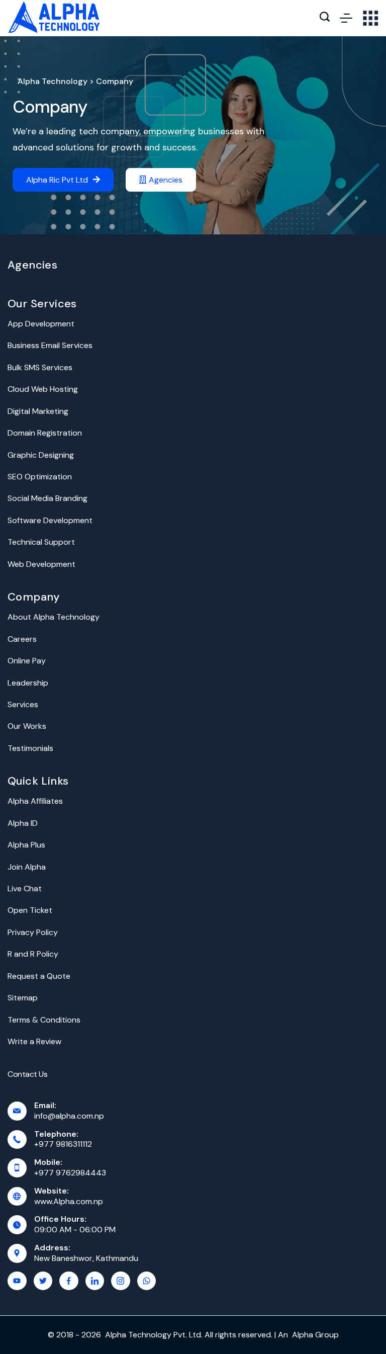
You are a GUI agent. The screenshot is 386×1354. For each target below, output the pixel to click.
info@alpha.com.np (69, 1116)
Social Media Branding (47, 498)
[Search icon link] (325, 18)
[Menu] (346, 18)
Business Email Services (50, 345)
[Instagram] (120, 1281)
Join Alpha (27, 867)
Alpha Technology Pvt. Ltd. (154, 1334)
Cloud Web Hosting (43, 389)
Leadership (28, 683)
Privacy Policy (33, 932)
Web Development (41, 564)
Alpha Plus (26, 844)
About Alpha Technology (54, 617)
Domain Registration (45, 433)
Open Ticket (30, 910)
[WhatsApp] (146, 1281)
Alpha (302, 1334)
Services (23, 704)
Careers (22, 639)
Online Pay (27, 660)
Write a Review (34, 1041)
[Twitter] (43, 1281)
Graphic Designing (41, 455)
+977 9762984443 (70, 1172)
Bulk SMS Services (40, 367)
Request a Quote (39, 976)
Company (50, 107)
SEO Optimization (40, 476)
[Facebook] (68, 1281)
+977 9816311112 (63, 1144)
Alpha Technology (52, 81)
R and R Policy (33, 954)
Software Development (50, 520)
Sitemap (23, 997)
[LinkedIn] (95, 1281)
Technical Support (41, 542)
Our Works (27, 726)
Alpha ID (23, 823)
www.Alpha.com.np (68, 1201)
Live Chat (25, 888)
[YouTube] (17, 1281)
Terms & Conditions (44, 1019)
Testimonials (30, 748)
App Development (41, 323)
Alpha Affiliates (35, 801)
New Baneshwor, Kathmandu (86, 1258)
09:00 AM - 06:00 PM (75, 1229)
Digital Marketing (38, 411)
